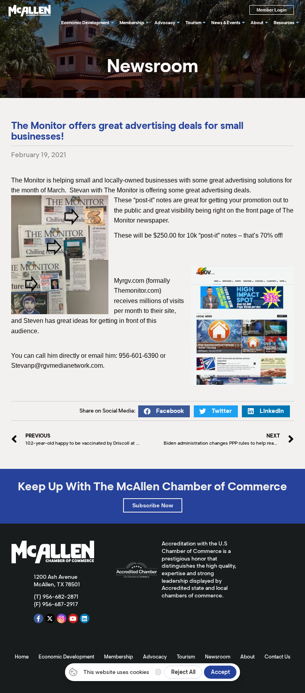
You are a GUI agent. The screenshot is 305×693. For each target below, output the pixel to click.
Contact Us (277, 657)
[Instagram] (61, 618)
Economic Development (66, 657)
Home (22, 657)
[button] (164, 411)
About (247, 657)
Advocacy (155, 657)
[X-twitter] (50, 618)
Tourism (186, 657)
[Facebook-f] (38, 618)
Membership (118, 657)
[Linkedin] (84, 618)
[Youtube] (73, 618)
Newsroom (217, 657)
